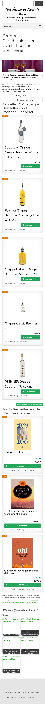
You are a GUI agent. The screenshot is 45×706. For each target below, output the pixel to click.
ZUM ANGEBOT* (32, 166)
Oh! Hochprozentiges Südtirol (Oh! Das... (21, 571)
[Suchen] (39, 3)
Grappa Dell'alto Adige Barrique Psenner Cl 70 (21, 271)
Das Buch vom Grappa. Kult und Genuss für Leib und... (22, 512)
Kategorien (21, 96)
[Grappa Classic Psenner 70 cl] (22, 307)
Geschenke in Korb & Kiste (22, 12)
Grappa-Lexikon (14, 452)
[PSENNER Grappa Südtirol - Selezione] (22, 365)
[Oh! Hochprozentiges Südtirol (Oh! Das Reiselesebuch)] (23, 553)
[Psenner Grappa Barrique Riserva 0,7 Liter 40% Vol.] (22, 194)
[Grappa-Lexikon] (23, 434)
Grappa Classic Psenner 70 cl (21, 325)
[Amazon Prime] (37, 458)
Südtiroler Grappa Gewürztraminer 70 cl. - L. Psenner (21, 152)
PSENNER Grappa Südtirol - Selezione (19, 384)
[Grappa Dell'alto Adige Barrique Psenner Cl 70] (22, 253)
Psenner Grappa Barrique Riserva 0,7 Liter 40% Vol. (22, 215)
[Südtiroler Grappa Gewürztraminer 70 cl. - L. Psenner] (22, 131)
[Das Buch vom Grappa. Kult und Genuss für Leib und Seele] (23, 494)
